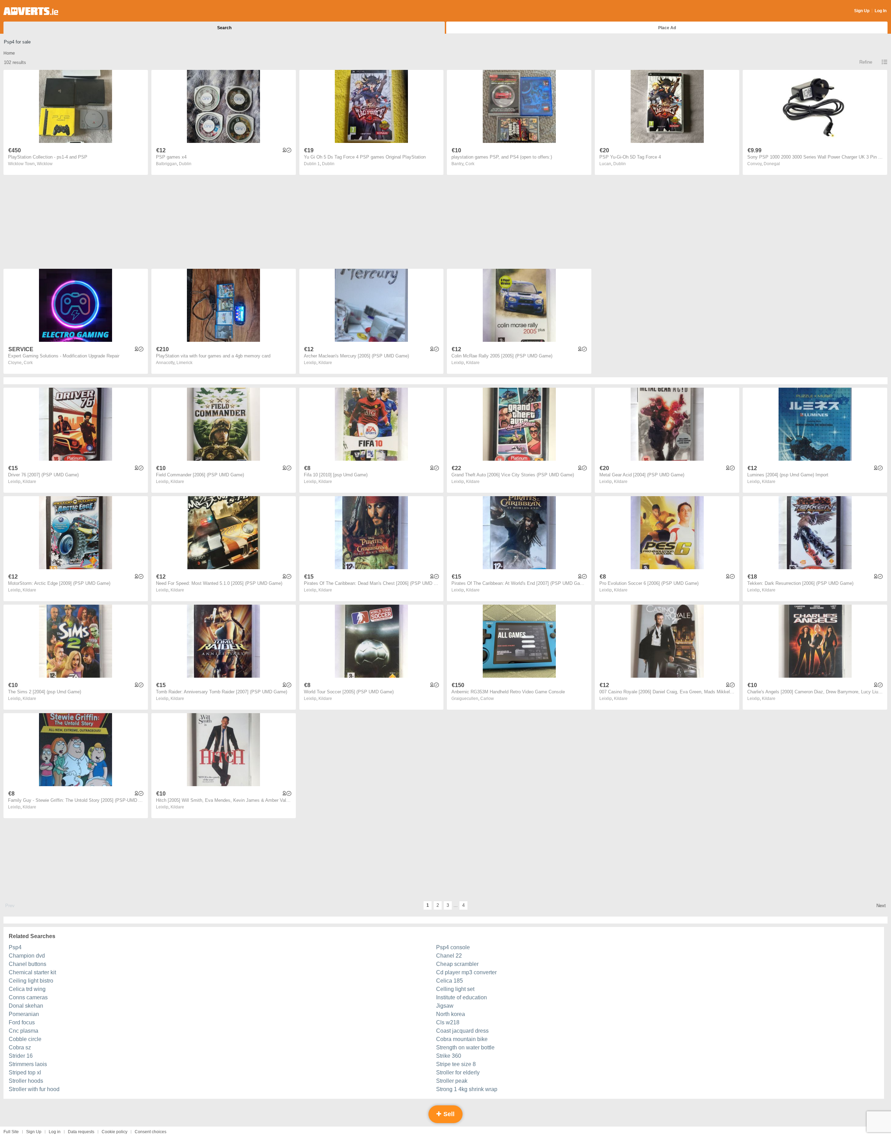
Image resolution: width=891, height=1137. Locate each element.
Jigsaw (445, 1006)
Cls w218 (447, 1022)
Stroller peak (451, 1081)
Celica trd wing (27, 989)
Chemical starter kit (32, 972)
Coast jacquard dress (462, 1031)
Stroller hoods (26, 1081)
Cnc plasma (23, 1031)
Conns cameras (28, 997)
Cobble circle (25, 1039)
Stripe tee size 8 (456, 1064)
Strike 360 (448, 1056)
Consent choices (150, 1131)
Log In (880, 10)
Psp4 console (453, 947)
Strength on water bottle (465, 1047)
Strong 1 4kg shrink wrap (466, 1089)
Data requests (81, 1131)
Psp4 (15, 947)
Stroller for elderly (458, 1072)
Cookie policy (114, 1131)
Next (881, 905)
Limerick (184, 362)
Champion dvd (27, 956)
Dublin (185, 163)
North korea (450, 1014)
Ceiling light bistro (31, 981)
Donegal (772, 163)
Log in (55, 1131)
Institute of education (461, 997)
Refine (865, 62)
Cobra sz (20, 1047)
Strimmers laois (28, 1064)
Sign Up (861, 10)
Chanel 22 (449, 956)
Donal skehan (26, 1006)
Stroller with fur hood (34, 1089)
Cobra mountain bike (462, 1039)
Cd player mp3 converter (466, 972)
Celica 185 (449, 981)
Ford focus (22, 1022)
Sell (448, 1114)
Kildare (325, 362)
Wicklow (45, 163)
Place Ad (667, 27)
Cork (469, 163)
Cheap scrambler (457, 964)
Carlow (487, 698)
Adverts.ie (30, 11)
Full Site (11, 1131)
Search (224, 27)
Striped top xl (25, 1072)
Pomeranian (24, 1014)
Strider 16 (21, 1056)
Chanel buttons (27, 964)
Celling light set (455, 989)
